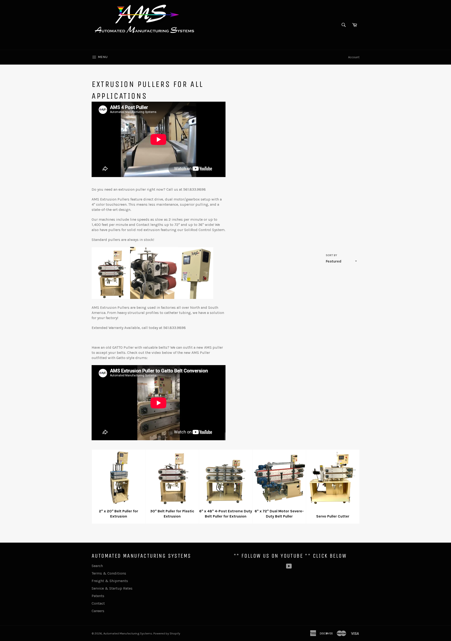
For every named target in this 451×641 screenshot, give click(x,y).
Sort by (331, 255)
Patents (98, 596)
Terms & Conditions (109, 573)
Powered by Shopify (166, 633)
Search (97, 566)
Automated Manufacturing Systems (127, 633)
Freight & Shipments (110, 581)
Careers (98, 611)
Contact (98, 603)
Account (353, 57)
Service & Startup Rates (112, 588)
